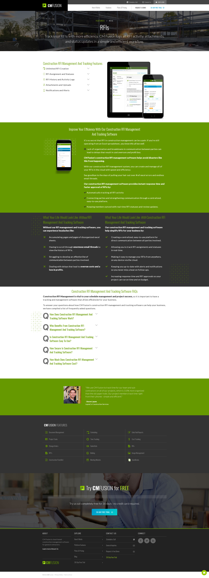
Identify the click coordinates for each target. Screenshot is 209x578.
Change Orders (53, 446)
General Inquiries (111, 545)
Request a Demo (140, 8)
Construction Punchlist (56, 460)
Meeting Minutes (95, 460)
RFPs (50, 453)
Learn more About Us (50, 549)
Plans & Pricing (122, 7)
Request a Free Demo (112, 551)
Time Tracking (94, 439)
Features (108, 7)
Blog (75, 556)
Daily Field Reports (137, 432)
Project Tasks (53, 439)
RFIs (133, 446)
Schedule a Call (133, 2)
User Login (160, 2)
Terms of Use (68, 575)
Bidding (92, 453)
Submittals (93, 446)
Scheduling (93, 432)
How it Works (96, 7)
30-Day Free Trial (156, 8)
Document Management (56, 432)
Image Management (138, 453)
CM (54, 5)
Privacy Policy (59, 575)
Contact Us (148, 2)
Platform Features (80, 545)
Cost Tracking (136, 439)
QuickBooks (135, 460)
